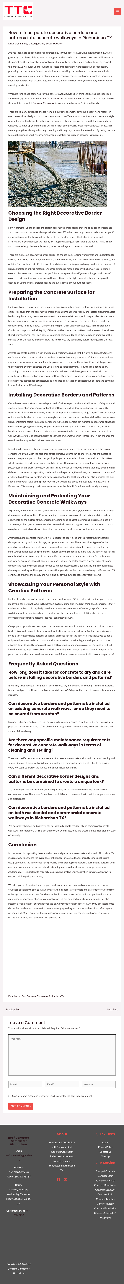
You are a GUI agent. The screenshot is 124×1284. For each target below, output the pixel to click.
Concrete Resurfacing (105, 1185)
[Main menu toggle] (117, 11)
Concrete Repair (105, 1203)
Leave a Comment (17, 43)
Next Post (114, 1009)
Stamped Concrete (105, 1171)
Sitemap (105, 1156)
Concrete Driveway (105, 1189)
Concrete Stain (105, 1175)
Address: (18, 1167)
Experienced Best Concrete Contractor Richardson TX (36, 996)
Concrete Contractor (44, 103)
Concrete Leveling (105, 1199)
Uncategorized (36, 43)
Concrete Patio (105, 1194)
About (105, 1142)
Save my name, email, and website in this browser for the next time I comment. (52, 1095)
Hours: (18, 1184)
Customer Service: (16, 1210)
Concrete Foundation (105, 1208)
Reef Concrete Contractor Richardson (62, 98)
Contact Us (105, 1151)
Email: (18, 1150)
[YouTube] (65, 1179)
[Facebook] (58, 1179)
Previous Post (12, 1009)
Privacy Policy (105, 1146)
